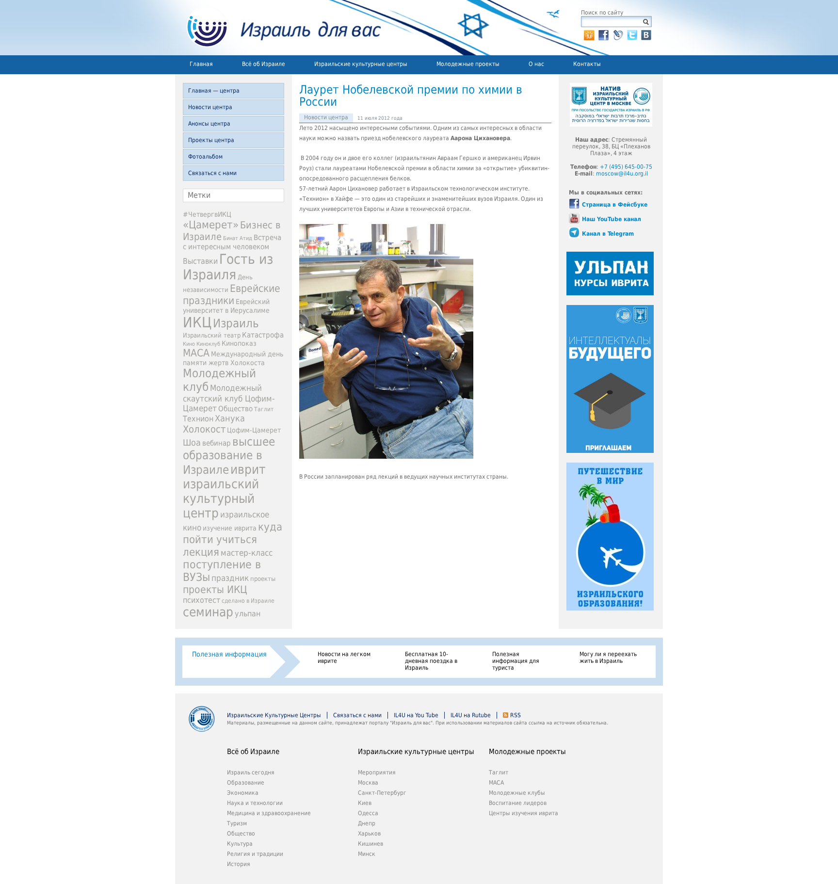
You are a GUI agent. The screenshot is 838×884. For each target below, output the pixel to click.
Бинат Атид (237, 238)
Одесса (368, 813)
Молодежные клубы (517, 792)
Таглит (264, 409)
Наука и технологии (255, 803)
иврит (248, 469)
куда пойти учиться (232, 533)
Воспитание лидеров (518, 803)
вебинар (216, 443)
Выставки (200, 261)
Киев (364, 803)
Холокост (204, 429)
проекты (262, 578)
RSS (515, 715)
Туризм (237, 823)
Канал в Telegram (608, 233)
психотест (201, 600)
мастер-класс (247, 553)
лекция (201, 552)
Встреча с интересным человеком (232, 242)
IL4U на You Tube (416, 715)
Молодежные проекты (468, 64)
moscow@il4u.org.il (622, 173)
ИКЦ (197, 322)
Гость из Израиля (228, 266)
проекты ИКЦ (215, 589)
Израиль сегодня (250, 772)
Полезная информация (229, 654)
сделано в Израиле (248, 600)
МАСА (196, 353)
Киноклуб (208, 344)
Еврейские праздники (231, 294)
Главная (201, 64)
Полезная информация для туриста (515, 661)
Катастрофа (263, 335)
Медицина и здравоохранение (269, 813)
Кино (189, 343)
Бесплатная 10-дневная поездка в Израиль (431, 661)
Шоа (192, 443)
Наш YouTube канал (611, 219)
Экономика (242, 792)
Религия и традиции (255, 854)
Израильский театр (212, 335)
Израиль (236, 323)
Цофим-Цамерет (254, 430)
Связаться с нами (212, 173)
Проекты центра (211, 140)
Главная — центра (214, 90)
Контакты (587, 64)
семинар (208, 612)
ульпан (247, 613)
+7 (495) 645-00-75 (626, 166)
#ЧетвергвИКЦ (207, 214)
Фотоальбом (205, 156)
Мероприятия (377, 772)
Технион (198, 418)
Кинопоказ (239, 343)
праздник (230, 578)
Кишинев (370, 843)
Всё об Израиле (263, 64)
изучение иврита (230, 528)
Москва (368, 782)
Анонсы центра (209, 123)
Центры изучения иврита (523, 813)
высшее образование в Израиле (229, 456)
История (238, 864)
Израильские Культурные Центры (274, 715)
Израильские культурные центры (360, 64)
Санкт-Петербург (382, 792)
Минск (366, 854)
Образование (245, 782)
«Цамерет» (211, 224)
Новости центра (210, 107)
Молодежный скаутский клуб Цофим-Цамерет (229, 398)
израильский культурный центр (221, 498)
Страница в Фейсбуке (614, 204)
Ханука (230, 418)
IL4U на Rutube (471, 715)
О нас (536, 64)
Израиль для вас (278, 27)
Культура (240, 843)
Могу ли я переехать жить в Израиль (608, 657)
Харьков (369, 833)
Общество (235, 408)
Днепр (366, 823)
